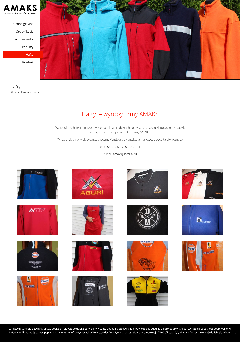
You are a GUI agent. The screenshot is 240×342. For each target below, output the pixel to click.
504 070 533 (114, 147)
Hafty (29, 55)
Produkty (26, 47)
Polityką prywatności (174, 328)
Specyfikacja (24, 31)
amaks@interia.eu (125, 154)
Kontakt (27, 62)
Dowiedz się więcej (127, 337)
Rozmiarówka (23, 39)
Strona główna (23, 24)
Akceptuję (109, 337)
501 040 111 (132, 147)
